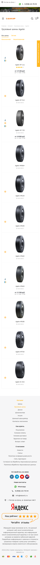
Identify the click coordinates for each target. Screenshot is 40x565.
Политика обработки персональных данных (20, 465)
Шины (20, 404)
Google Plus (27, 477)
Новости (20, 450)
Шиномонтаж (20, 413)
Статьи (20, 453)
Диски (20, 410)
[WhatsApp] (20, 4)
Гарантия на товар (20, 439)
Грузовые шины (20, 407)
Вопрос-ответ (20, 442)
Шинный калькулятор (20, 418)
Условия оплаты (20, 433)
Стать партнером (20, 459)
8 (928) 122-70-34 (31, 4)
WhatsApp (22, 487)
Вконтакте (12, 477)
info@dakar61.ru (22, 495)
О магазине (20, 446)
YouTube (22, 477)
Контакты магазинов (20, 421)
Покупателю (20, 430)
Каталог (20, 400)
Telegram (17, 477)
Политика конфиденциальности (20, 456)
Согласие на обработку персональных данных (20, 462)
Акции (20, 415)
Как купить (20, 426)
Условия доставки (20, 436)
